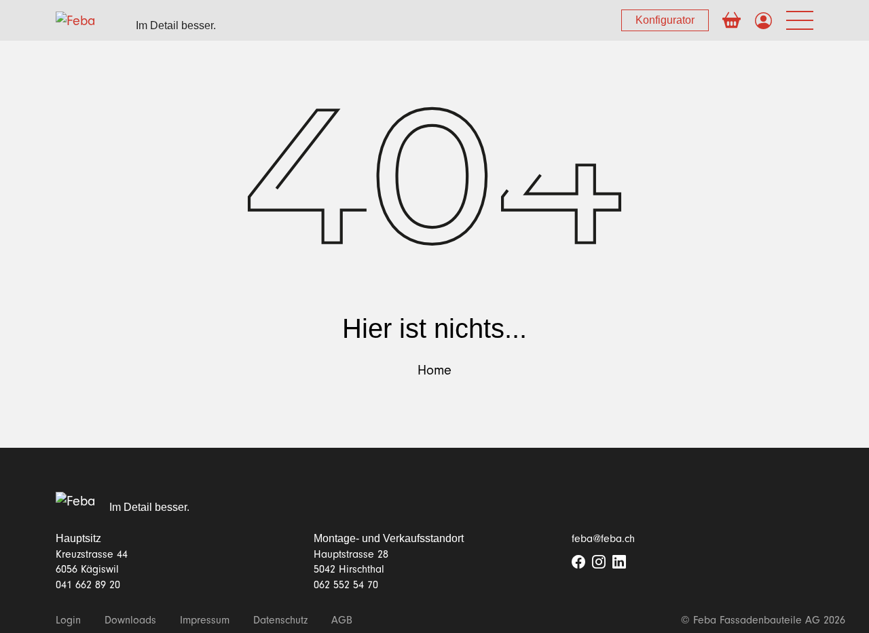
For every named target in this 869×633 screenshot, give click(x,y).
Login (68, 620)
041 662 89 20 (88, 585)
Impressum (204, 620)
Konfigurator (665, 20)
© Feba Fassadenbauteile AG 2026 (763, 620)
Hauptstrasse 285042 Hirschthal (351, 561)
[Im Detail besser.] (76, 501)
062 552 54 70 (346, 585)
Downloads (130, 620)
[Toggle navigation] (799, 21)
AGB (341, 620)
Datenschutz (280, 620)
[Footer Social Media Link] (578, 563)
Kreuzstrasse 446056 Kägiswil (92, 561)
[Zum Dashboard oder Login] (763, 21)
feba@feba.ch (603, 539)
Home (434, 370)
